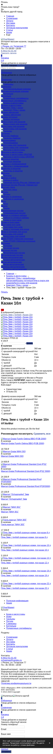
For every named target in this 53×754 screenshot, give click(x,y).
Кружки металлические (12, 257)
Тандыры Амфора (9, 136)
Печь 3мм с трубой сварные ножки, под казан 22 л (25, 588)
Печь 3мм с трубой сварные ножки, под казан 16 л (25, 575)
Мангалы (5, 173)
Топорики (5, 243)
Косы (3, 201)
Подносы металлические (13, 267)
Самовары (11, 623)
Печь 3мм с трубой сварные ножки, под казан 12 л (25, 563)
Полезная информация (17, 601)
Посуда (9, 621)
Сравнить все (42, 433)
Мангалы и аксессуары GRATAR (16, 154)
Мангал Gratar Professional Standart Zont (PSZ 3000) (25, 471)
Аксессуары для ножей (12, 234)
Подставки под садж (10, 225)
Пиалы (4, 206)
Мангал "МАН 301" (10, 512)
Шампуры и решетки (11, 168)
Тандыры (10, 619)
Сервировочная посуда (12, 211)
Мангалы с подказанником (13, 164)
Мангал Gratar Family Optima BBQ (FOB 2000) (22, 443)
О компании (11, 18)
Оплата (9, 21)
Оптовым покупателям (17, 28)
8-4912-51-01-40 (8, 51)
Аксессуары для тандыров (13, 145)
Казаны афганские (10, 112)
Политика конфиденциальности (16, 683)
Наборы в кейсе (8, 178)
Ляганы (4, 192)
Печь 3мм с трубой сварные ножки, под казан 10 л (25, 550)
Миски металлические (11, 262)
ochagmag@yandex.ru (11, 660)
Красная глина (8, 187)
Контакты (10, 25)
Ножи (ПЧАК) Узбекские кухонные (17, 239)
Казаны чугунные (9, 117)
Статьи (9, 30)
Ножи (8, 616)
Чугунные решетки (10, 159)
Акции (9, 32)
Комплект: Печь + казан (12, 108)
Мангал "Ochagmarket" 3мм (14, 499)
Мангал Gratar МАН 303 (12, 456)
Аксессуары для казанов (13, 126)
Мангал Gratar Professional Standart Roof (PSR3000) (25, 486)
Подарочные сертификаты (19, 628)
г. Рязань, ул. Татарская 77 (13, 46)
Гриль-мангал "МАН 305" (13, 524)
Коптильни (11, 626)
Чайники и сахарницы (11, 196)
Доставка (10, 23)
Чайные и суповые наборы (14, 215)
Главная (10, 16)
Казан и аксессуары (15, 614)
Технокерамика (8, 140)
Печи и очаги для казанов (13, 122)
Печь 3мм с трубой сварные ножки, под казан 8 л (24, 537)
